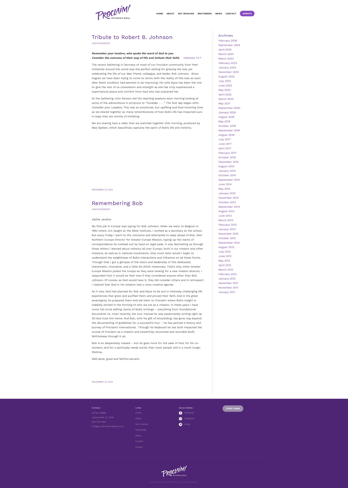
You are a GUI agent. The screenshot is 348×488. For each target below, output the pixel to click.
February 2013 (227, 224)
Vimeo (187, 424)
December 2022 (228, 72)
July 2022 (224, 81)
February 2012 (227, 274)
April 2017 (224, 148)
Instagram (189, 418)
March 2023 (226, 58)
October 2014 (227, 175)
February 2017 (227, 152)
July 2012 (224, 251)
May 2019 (224, 121)
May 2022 (224, 90)
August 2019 (226, 117)
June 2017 (225, 143)
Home (138, 413)
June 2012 (225, 256)
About (138, 418)
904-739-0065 (99, 422)
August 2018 (226, 134)
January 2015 (227, 170)
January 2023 (227, 67)
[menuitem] (160, 13)
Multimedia (140, 430)
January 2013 (227, 229)
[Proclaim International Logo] (118, 13)
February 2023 (227, 63)
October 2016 (227, 157)
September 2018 (229, 130)
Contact (139, 441)
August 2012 (226, 247)
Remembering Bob (117, 203)
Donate (139, 447)
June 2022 (225, 85)
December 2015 (228, 161)
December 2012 (228, 233)
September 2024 (229, 45)
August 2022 (226, 76)
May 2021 (224, 103)
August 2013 (226, 211)
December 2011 (228, 283)
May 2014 (224, 188)
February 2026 (227, 40)
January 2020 (227, 112)
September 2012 (229, 242)
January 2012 (226, 278)
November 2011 (228, 287)
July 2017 (224, 139)
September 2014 (229, 179)
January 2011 (226, 292)
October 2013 (227, 202)
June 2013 (225, 215)
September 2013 (229, 206)
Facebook (189, 413)
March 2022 (226, 99)
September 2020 (229, 108)
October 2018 (227, 126)
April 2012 (224, 265)
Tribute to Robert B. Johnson (132, 37)
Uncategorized (101, 43)
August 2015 (226, 166)
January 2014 (227, 193)
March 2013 (225, 220)
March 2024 (226, 54)
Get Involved (141, 424)
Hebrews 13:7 (192, 57)
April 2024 (225, 49)
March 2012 (225, 269)
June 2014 (225, 184)
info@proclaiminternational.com (108, 426)
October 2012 (227, 238)
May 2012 (224, 260)
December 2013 (228, 197)
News (138, 435)
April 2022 (225, 94)
